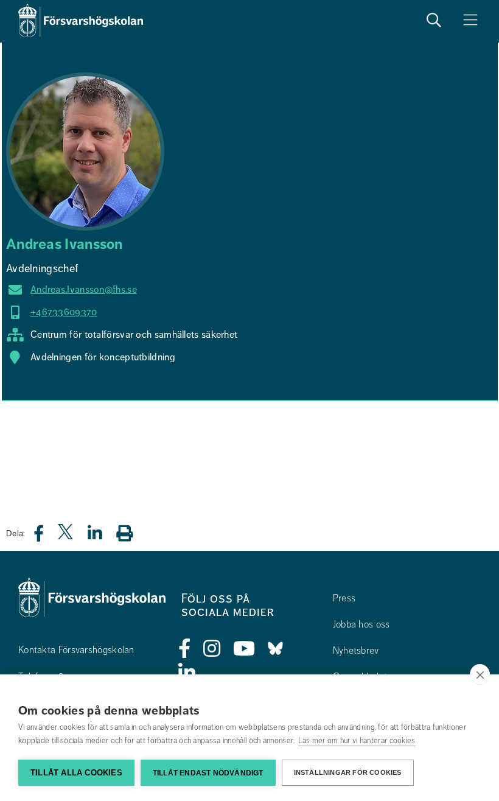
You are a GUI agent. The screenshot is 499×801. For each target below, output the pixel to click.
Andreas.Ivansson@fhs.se (83, 290)
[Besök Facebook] (184, 649)
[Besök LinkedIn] (187, 673)
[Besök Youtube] (244, 649)
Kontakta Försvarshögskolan (76, 650)
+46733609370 (63, 312)
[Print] (130, 533)
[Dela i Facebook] (45, 536)
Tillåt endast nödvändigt (208, 773)
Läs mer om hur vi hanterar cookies (357, 741)
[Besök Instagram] (212, 649)
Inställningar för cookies (348, 772)
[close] (480, 674)
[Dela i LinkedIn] (102, 536)
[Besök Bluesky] (275, 649)
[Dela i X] (66, 536)
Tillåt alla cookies (76, 772)
